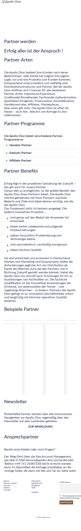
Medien (7, 488)
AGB (33, 488)
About (6, 481)
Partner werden (10, 483)
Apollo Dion (46, 517)
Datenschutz (36, 483)
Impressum (35, 481)
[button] (40, 145)
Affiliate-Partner (20, 160)
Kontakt (7, 490)
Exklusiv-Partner (20, 152)
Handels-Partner (20, 145)
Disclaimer (35, 485)
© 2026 (39, 517)
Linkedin (34, 492)
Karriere (7, 485)
